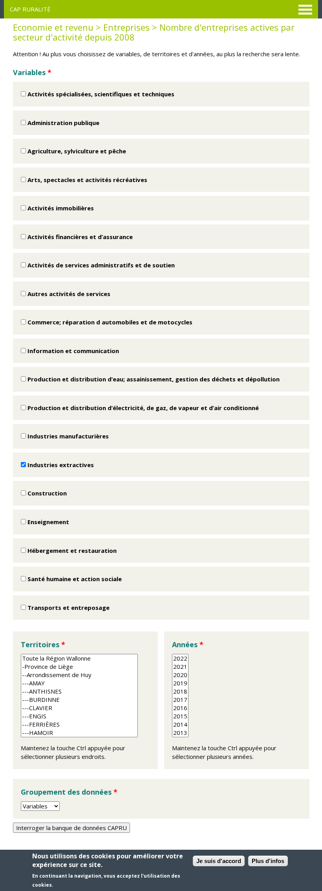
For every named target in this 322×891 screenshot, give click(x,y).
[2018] (180, 691)
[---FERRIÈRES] (79, 724)
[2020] (180, 675)
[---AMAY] (79, 683)
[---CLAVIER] (79, 708)
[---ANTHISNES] (79, 691)
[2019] (180, 683)
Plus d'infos (268, 861)
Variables (32, 72)
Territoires (43, 644)
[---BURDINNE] (79, 700)
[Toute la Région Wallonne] (79, 658)
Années (187, 644)
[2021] (180, 667)
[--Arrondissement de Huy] (79, 675)
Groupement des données (69, 792)
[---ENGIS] (79, 716)
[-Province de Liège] (79, 667)
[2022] (180, 658)
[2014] (180, 724)
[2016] (180, 708)
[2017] (180, 700)
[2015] (180, 716)
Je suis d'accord (218, 861)
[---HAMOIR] (79, 733)
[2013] (180, 733)
